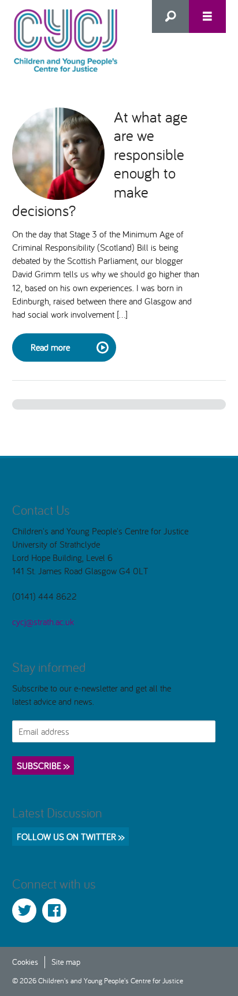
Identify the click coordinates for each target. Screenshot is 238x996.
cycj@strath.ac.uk (43, 621)
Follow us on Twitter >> (70, 836)
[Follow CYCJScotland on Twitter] (24, 910)
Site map (65, 961)
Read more (50, 347)
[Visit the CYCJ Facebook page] (54, 910)
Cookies (25, 961)
